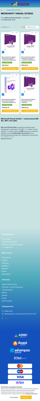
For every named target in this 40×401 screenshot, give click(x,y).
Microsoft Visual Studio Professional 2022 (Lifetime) (28, 101)
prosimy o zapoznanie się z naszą (22, 393)
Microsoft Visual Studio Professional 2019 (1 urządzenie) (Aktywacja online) (28, 59)
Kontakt (4, 298)
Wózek (4, 271)
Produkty (4, 260)
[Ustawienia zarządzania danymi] (6, 318)
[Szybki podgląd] (16, 32)
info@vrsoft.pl (8, 311)
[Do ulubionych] (13, 32)
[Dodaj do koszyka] (10, 68)
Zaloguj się (5, 263)
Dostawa (4, 295)
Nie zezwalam (14, 397)
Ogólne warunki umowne (9, 242)
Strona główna (6, 239)
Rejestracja (5, 266)
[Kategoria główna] (1, 10)
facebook (2, 318)
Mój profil (5, 268)
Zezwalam (25, 397)
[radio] (24, 27)
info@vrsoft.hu (8, 247)
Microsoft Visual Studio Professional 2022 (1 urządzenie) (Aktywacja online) (9, 59)
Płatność (4, 292)
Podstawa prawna (7, 290)
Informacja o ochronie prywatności (12, 244)
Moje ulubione (6, 274)
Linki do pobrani (7, 301)
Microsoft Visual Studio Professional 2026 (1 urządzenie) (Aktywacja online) (9, 101)
